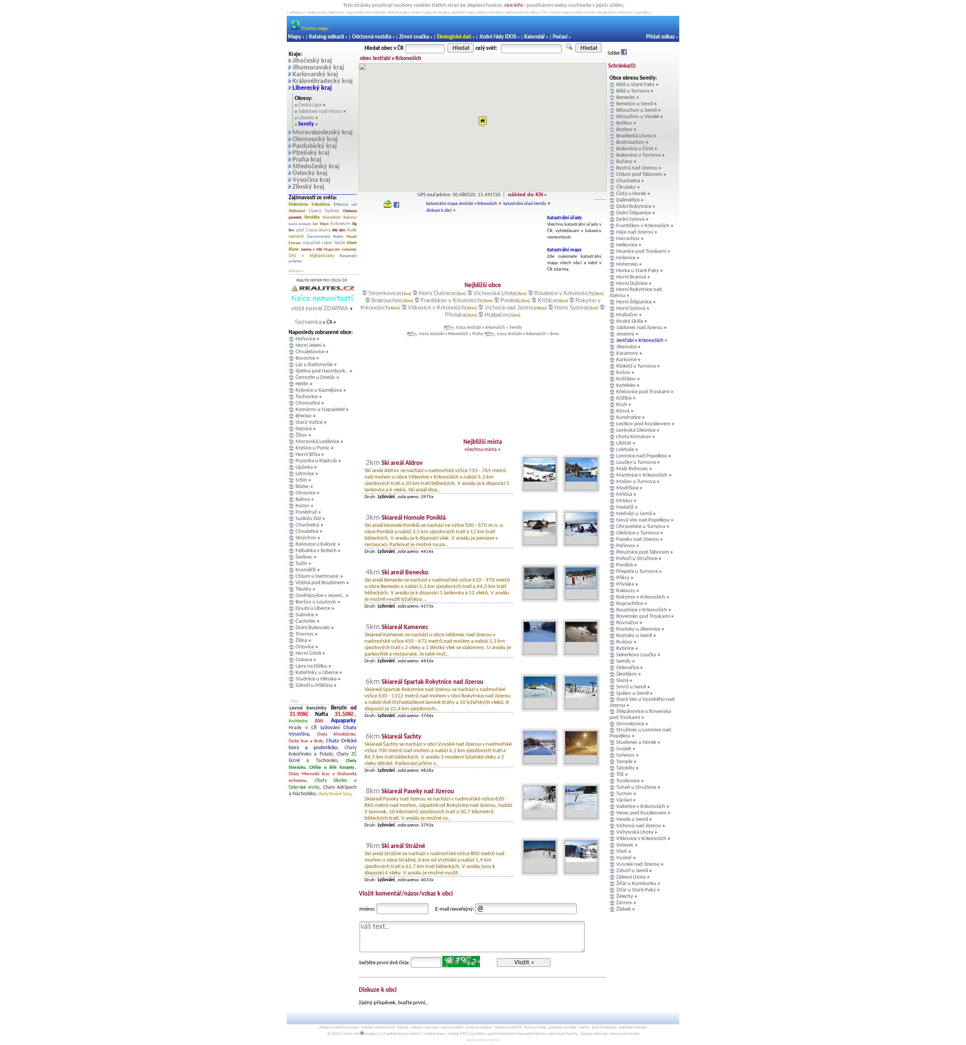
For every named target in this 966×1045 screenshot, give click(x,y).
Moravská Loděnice (317, 442)
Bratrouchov (386, 300)
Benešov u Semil (634, 104)
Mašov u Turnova (635, 482)
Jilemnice (626, 347)
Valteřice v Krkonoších (640, 807)
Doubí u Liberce (312, 608)
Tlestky (303, 589)
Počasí (560, 37)
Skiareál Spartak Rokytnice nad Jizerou (432, 682)
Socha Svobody (300, 224)
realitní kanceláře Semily (525, 1034)
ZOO (319, 721)
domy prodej (535, 1027)
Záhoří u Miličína (313, 685)
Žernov (624, 903)
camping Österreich (489, 1040)
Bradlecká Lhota (634, 136)
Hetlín (302, 384)
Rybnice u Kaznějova (318, 390)
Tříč (620, 774)
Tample (624, 762)
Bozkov (624, 129)
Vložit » (524, 962)
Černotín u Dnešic (315, 377)
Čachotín (305, 621)
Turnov (624, 794)
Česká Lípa (309, 105)
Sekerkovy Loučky (636, 655)
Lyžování (330, 728)
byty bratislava (604, 1027)
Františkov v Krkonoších (451, 300)
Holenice (625, 258)
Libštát (623, 443)
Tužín (301, 563)
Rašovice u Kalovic (315, 544)
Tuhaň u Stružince (636, 787)
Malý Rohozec (632, 469)
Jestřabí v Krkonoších (639, 340)
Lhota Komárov (633, 437)
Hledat (461, 48)
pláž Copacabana (313, 230)
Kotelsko (625, 385)
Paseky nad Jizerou (637, 539)
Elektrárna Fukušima (309, 204)
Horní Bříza (307, 454)
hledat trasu (435, 1034)
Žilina (301, 640)
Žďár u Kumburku (636, 883)
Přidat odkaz (660, 37)
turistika (477, 1034)
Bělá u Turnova (632, 91)
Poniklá (509, 300)
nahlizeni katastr (633, 1027)
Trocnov (304, 634)
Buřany (624, 162)
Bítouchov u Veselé (637, 117)
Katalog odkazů (326, 37)
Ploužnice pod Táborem (642, 552)
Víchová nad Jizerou (510, 307)
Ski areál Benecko (404, 572)
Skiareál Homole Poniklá (413, 518)
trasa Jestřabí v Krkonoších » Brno (528, 334)
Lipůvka (304, 467)
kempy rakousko (425, 1027)
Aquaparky (343, 721)
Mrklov (624, 501)
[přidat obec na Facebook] (396, 206)
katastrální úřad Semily (524, 204)
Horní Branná (631, 277)
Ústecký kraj (310, 173)
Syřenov (625, 755)
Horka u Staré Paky (637, 271)
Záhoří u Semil (632, 871)
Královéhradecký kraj (322, 81)
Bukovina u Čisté (634, 149)
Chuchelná (307, 525)
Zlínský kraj (308, 187)
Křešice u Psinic (312, 448)
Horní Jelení (308, 345)
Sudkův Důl (308, 519)
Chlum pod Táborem (639, 174)
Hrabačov (497, 314)
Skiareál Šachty (401, 737)
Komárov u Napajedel (320, 409)
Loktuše (625, 449)
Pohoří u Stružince (636, 559)
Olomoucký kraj (315, 139)
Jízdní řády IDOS (497, 37)
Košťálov (626, 379)
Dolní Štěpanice (633, 213)
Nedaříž (625, 507)
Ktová (622, 411)
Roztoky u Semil (634, 636)
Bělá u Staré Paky (635, 85)
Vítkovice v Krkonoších (436, 307)
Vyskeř (624, 858)
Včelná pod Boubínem (320, 583)
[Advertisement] (451, 232)
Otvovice (305, 493)
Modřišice (627, 488)
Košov (623, 373)
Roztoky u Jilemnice (638, 629)
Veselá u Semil (632, 819)
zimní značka (452, 1027)
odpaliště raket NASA (323, 242)
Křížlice (547, 300)
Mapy (294, 37)
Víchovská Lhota (494, 293)
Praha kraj (306, 159)
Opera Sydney (324, 210)
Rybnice (625, 648)
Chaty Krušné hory (334, 794)
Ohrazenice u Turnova (640, 526)
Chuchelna (628, 181)
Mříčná (624, 494)
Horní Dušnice (436, 293)
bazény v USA (311, 249)
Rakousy (625, 591)
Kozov (302, 506)
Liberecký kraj (312, 88)
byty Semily (567, 1034)
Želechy (624, 896)
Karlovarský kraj (315, 74)
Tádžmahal (297, 211)
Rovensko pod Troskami (643, 616)
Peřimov (625, 546)
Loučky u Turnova (636, 462)
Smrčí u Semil (631, 687)
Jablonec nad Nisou (320, 111)
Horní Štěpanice (634, 302)
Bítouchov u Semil (636, 110)
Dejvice (303, 429)
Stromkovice (384, 293)
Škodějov (626, 674)
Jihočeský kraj (312, 61)
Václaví (624, 800)
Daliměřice (628, 200)
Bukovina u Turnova (638, 155)
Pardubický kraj (314, 146)
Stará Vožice (309, 422)
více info (513, 5)
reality (583, 1027)
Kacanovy (627, 353)
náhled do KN (525, 194)
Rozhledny (298, 721)
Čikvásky (626, 187)
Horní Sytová (570, 307)
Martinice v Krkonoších (642, 475)
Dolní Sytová (630, 219)
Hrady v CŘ (303, 728)
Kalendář (534, 37)
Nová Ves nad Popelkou (642, 520)
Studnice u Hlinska (316, 679)
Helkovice (626, 245)
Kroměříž (305, 570)
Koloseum (340, 223)
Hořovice (305, 339)
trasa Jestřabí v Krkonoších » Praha (451, 334)
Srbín (301, 480)
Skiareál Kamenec (404, 627)
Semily (306, 124)
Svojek (623, 749)
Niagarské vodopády (340, 250)
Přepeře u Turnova (637, 571)
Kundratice (628, 417)
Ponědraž (306, 512)
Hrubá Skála (629, 321)
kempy (403, 1027)
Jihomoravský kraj (318, 67)
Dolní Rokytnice (633, 206)
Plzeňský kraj (310, 153)
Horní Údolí (308, 653)
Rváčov (624, 642)
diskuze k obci (439, 210)
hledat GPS (457, 1034)
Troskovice (628, 781)
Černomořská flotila (325, 237)
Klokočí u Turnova (636, 366)
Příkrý (622, 578)
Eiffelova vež (345, 205)
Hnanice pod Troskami (641, 251)
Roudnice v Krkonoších (563, 293)
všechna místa (481, 449)
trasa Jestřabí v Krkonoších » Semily (489, 327)
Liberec (306, 118)
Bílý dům (338, 230)
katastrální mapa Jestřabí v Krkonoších (461, 204)
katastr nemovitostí (378, 1027)
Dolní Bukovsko (312, 628)
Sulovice (304, 615)
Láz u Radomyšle (314, 365)
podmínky (496, 1034)
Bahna (302, 499)
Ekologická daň (454, 37)
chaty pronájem (479, 1027)
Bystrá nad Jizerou (636, 168)
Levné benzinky (308, 708)
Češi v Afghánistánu (311, 256)
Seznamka (308, 322)
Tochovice (306, 397)
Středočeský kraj (316, 166)
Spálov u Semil (632, 693)
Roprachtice (629, 603)
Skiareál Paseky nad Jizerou (417, 791)
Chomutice (307, 403)
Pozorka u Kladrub (316, 461)
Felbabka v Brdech (316, 551)
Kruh (621, 405)
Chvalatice (306, 531)
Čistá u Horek (631, 194)
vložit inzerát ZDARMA (319, 308)
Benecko (625, 97)
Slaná (622, 680)
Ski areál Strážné (403, 846)
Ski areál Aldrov (402, 463)
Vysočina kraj (311, 180)
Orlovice (304, 647)
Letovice (304, 474)
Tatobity (625, 768)
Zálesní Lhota (631, 877)
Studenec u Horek (636, 742)
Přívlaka (455, 314)
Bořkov (624, 123)
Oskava (303, 660)
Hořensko (627, 264)
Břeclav (303, 416)
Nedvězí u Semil (634, 514)
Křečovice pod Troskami (642, 392)
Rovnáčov (627, 623)
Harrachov (628, 239)
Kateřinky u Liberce (316, 673)
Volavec (625, 845)
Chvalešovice (310, 352)
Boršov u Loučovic (315, 602)
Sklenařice (627, 668)
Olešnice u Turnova (637, 533)
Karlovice (626, 360)
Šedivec (303, 557)
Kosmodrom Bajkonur (340, 217)
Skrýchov (305, 538)
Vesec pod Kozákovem (641, 813)
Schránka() (622, 66)
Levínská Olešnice (635, 430)
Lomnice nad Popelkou (641, 456)
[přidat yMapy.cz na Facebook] (624, 53)
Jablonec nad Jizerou (639, 328)
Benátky (312, 217)
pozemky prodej (562, 1027)
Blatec (302, 486)
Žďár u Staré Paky (636, 890)
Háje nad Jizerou (634, 232)
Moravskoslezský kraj (322, 132)
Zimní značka (414, 37)
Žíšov (301, 435)
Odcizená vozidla (371, 37)
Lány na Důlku (311, 666)
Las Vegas (321, 224)
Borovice (305, 358)
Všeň (621, 851)
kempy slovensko (625, 1034)
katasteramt (472, 1040)
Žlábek (623, 909)
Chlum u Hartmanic (317, 576)
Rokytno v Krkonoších (640, 597)
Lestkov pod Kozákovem (643, 424)
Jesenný (625, 334)
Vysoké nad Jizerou (638, 864)
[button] (482, 121)
